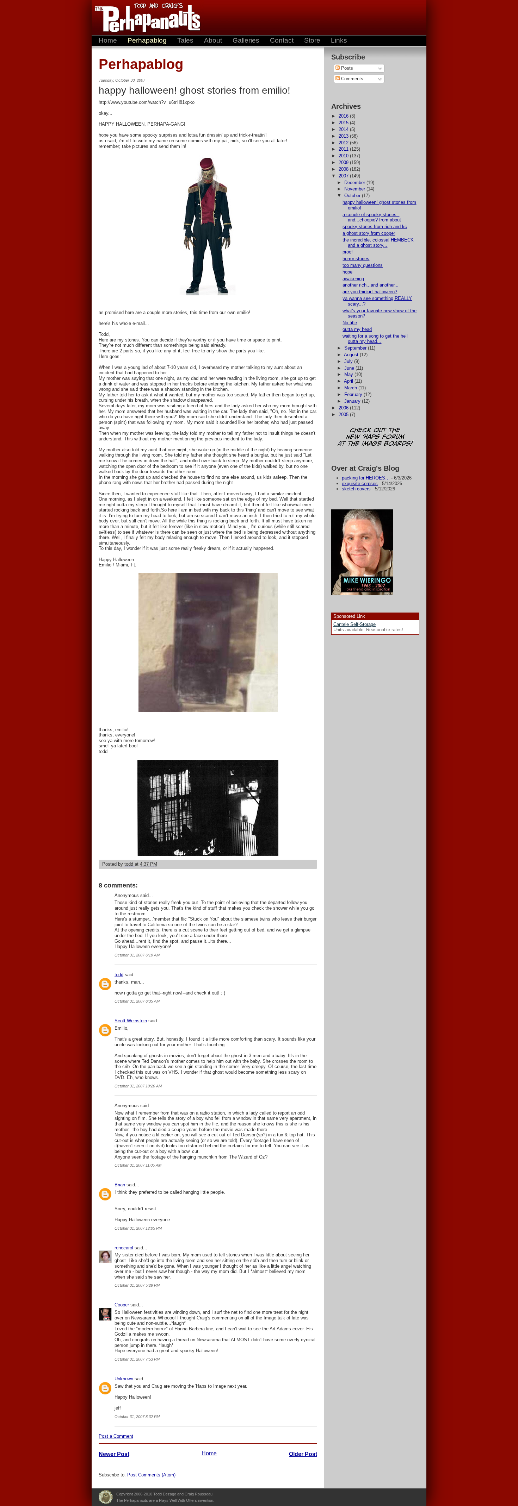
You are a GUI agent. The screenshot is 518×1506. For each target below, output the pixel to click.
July (349, 361)
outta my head (357, 329)
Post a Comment (116, 1436)
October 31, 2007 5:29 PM (137, 1285)
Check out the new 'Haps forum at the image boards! (375, 437)
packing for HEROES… (366, 478)
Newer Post (114, 1454)
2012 (344, 142)
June (350, 368)
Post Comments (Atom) (151, 1474)
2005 (344, 414)
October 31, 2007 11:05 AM (138, 1165)
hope (347, 272)
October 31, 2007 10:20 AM (138, 1086)
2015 (344, 122)
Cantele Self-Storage (354, 624)
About (213, 40)
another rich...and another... (371, 285)
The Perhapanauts (144, 17)
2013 (344, 136)
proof (348, 252)
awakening (353, 278)
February (354, 394)
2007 (344, 175)
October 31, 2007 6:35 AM (137, 1001)
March (351, 387)
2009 (344, 162)
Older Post (303, 1454)
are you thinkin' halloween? (370, 291)
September (356, 348)
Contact (282, 40)
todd (119, 974)
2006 (344, 407)
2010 (344, 155)
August (352, 354)
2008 (344, 169)
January (353, 401)
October (353, 195)
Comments (351, 78)
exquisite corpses (360, 483)
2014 (344, 129)
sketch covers (356, 488)
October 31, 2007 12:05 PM (138, 1228)
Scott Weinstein (131, 1020)
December (355, 182)
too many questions (363, 265)
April (349, 381)
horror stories (356, 258)
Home (108, 40)
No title (350, 322)
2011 (344, 149)
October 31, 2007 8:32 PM (137, 1416)
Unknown (124, 1378)
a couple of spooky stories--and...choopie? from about (372, 217)
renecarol (124, 1247)
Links (339, 40)
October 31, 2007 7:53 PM (137, 1359)
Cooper (122, 1304)
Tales (185, 40)
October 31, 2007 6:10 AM (137, 955)
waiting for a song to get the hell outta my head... (375, 338)
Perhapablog (147, 40)
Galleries (246, 40)
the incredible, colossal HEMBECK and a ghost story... (378, 242)
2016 (344, 116)
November (355, 189)
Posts (346, 68)
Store (312, 40)
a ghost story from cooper (369, 233)
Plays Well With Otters (106, 1497)
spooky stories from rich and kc (375, 226)
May (349, 374)
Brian (120, 1184)
